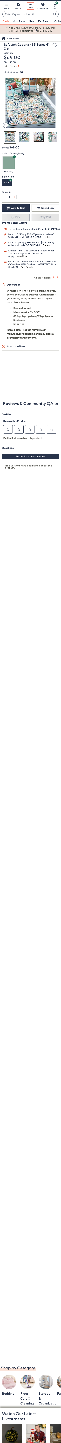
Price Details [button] (10, 66)
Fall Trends (44, 21)
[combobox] (27, 14)
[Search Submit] (55, 14)
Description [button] (13, 284)
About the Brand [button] (16, 346)
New (31, 21)
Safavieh (8, 52)
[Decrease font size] (58, 277)
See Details (27, 267)
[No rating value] (12, 72)
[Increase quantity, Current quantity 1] (15, 197)
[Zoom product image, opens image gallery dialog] (5, 125)
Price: (5, 147)
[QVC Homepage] (3, 39)
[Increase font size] (54, 277)
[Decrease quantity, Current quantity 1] (4, 197)
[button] (6, 7)
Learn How (21, 256)
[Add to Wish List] (55, 45)
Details (47, 237)
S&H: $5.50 (10, 62)
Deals (6, 21)
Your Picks (19, 21)
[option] (30, 29)
